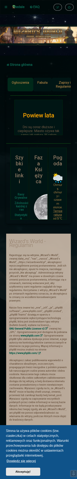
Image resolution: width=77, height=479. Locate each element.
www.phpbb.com (30, 335)
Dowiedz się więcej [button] (21, 461)
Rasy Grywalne (21, 196)
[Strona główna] (38, 35)
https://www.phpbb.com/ (23, 353)
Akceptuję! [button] (23, 471)
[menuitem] (35, 7)
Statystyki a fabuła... (21, 218)
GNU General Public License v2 (26, 328)
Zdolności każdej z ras (21, 206)
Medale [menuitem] (18, 7)
